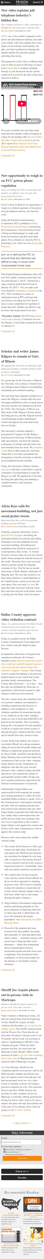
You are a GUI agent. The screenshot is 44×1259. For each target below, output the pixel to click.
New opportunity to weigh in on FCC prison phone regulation (22, 180)
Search (37, 2)
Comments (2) (8, 155)
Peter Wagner (9, 31)
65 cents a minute (22, 1109)
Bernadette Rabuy (11, 527)
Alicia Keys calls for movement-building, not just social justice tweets (21, 510)
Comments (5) (8, 1115)
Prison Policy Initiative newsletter (19, 1149)
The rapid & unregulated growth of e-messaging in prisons (33, 1215)
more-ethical (13, 67)
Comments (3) (8, 331)
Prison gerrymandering (16, 1154)
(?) (32, 1149)
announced (6, 469)
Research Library (13, 1152)
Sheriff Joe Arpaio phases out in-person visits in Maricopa (20, 994)
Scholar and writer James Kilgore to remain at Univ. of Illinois (20, 356)
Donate (22, 1177)
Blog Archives (22, 1122)
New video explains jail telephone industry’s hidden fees (18, 15)
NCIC (4, 36)
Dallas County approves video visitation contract (18, 617)
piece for (12, 535)
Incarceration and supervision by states (11, 1244)
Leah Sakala (8, 199)
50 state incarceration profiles (11, 1214)
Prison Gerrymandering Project (33, 1244)
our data (30, 584)
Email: (4, 1137)
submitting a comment (25, 290)
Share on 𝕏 (22, 1171)
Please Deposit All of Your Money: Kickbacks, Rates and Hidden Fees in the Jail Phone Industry (21, 146)
